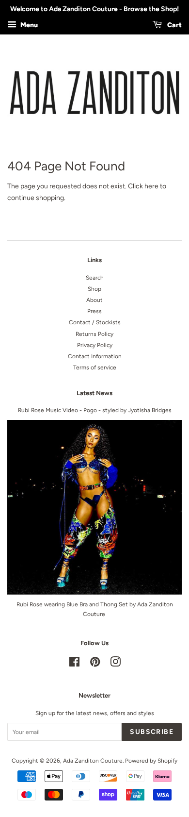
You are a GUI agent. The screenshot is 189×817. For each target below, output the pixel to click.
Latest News (94, 393)
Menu (28, 25)
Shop (94, 288)
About (94, 300)
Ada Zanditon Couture (93, 760)
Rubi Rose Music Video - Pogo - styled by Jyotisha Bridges (95, 410)
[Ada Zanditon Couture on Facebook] (74, 664)
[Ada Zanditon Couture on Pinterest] (95, 664)
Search (95, 277)
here (151, 186)
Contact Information (95, 356)
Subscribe (151, 732)
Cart (174, 25)
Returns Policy (94, 334)
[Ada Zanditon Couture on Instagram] (115, 664)
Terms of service (94, 367)
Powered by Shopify (151, 760)
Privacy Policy (94, 345)
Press (94, 311)
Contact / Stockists (95, 322)
